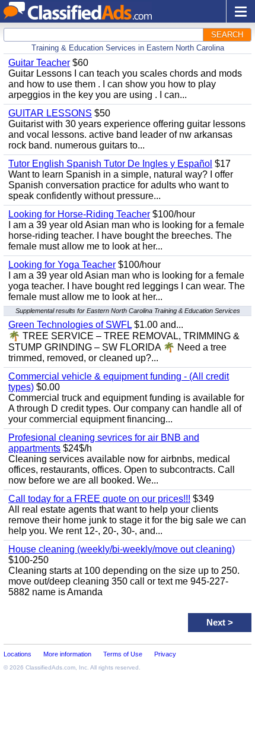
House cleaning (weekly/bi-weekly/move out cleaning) (121, 549)
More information (67, 654)
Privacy (165, 654)
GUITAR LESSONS (50, 113)
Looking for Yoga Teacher (62, 265)
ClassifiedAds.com (50, 667)
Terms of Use (122, 654)
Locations (17, 654)
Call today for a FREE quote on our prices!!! (99, 499)
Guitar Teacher (39, 63)
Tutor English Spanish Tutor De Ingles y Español (110, 164)
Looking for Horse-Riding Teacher (79, 214)
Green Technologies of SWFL (70, 325)
